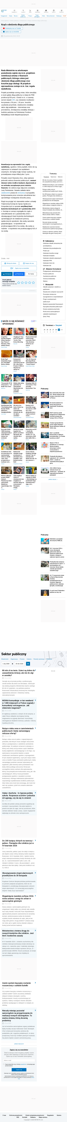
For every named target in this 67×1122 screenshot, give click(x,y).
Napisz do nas (29, 263)
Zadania (29, 659)
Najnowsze (53, 176)
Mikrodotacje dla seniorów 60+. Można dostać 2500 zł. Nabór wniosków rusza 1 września (52, 213)
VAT (13, 100)
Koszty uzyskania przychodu (51, 309)
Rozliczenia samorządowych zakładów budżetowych (51, 313)
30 (62, 329)
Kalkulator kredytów (48, 255)
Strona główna (5, 20)
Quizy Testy (46, 316)
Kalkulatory (49, 241)
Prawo (30, 16)
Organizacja (14, 659)
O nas (4, 1115)
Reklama (33, 1117)
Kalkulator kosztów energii (50, 253)
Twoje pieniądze (37, 15)
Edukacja (58, 16)
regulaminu (23, 1064)
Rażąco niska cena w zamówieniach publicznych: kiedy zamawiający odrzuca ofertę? (52, 190)
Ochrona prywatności (15, 1115)
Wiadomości (23, 20)
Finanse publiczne (48, 273)
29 (59, 329)
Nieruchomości (51, 16)
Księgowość (4, 16)
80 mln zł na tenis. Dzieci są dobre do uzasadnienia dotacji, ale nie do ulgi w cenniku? (53, 181)
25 (47, 329)
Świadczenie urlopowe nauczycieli (53, 292)
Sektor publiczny (23, 15)
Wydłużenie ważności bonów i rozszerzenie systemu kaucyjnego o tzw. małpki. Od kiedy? (53, 228)
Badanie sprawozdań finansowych (53, 304)
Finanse (22, 659)
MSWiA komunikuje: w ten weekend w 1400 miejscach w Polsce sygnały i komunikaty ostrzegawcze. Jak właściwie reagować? (53, 185)
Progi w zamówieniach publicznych (49, 300)
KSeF (64, 16)
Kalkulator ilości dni (48, 263)
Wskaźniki (49, 284)
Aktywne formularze (53, 269)
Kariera (59, 1115)
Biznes (16, 16)
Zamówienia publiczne (49, 276)
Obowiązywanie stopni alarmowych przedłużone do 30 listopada (53, 199)
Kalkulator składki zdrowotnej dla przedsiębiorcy (52, 245)
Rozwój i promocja (39, 659)
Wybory (45, 281)
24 (44, 329)
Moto (43, 16)
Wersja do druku (11, 263)
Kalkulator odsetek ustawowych (52, 258)
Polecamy (44, 535)
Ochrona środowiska (49, 278)
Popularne (46, 176)
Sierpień (58, 325)
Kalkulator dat (47, 265)
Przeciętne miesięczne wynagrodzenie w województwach (53, 295)
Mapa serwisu (43, 1117)
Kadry (10, 16)
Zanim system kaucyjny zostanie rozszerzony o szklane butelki (52, 218)
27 (53, 329)
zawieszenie (5, 193)
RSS (18, 1117)
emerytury (21, 193)
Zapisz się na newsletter (22, 268)
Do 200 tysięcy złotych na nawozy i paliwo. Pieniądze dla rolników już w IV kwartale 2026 (53, 195)
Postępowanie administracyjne (52, 271)
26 (50, 329)
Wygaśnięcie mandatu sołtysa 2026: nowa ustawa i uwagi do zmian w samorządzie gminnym (53, 204)
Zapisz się (19, 1069)
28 (56, 329)
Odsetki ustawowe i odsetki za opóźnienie (52, 288)
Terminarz (49, 325)
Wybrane (60, 176)
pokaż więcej (18, 1044)
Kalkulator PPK (47, 260)
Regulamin (50, 1115)
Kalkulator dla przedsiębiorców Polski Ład (52, 249)
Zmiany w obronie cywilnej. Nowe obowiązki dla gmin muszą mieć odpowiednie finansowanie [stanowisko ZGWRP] (52, 232)
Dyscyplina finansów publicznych (52, 306)
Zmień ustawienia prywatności (34, 1115)
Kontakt (24, 1117)
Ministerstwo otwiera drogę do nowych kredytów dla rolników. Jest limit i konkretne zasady (53, 209)
